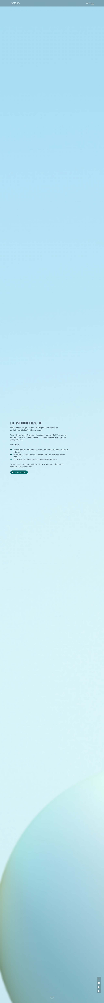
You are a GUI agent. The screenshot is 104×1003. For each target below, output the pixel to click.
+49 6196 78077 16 (96, 979)
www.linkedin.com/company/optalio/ (96, 983)
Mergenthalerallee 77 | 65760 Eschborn (96, 991)
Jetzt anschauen (20, 472)
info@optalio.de (96, 987)
